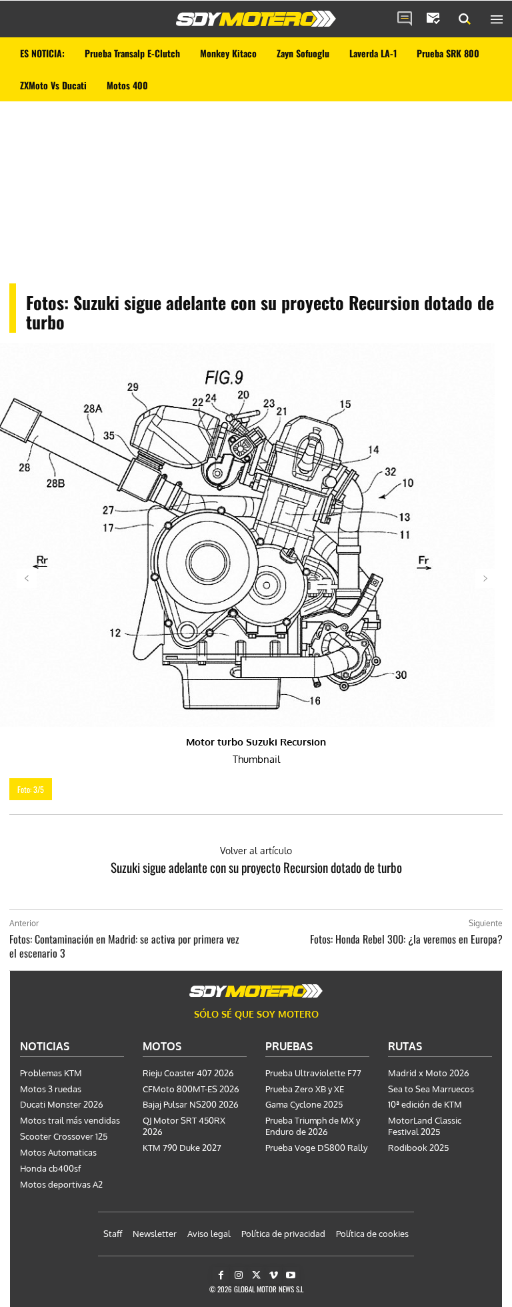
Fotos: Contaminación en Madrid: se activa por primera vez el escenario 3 (124, 946)
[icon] (404, 19)
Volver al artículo (256, 850)
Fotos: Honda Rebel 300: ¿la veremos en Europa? (406, 939)
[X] (255, 1275)
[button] (465, 19)
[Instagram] (238, 1275)
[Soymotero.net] (256, 19)
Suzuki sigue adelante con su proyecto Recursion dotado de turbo (256, 867)
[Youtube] (291, 1275)
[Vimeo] (273, 1275)
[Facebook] (221, 1275)
